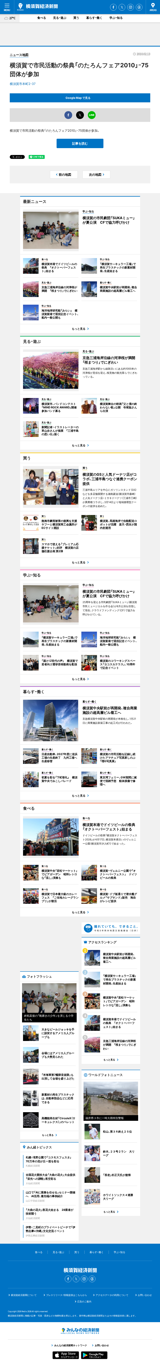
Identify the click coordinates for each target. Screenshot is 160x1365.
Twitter (122, 7)
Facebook (113, 7)
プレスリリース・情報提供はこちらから (66, 1295)
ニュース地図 (19, 55)
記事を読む (80, 143)
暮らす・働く (94, 18)
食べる (41, 18)
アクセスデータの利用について (112, 1295)
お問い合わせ (145, 1295)
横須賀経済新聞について (24, 1295)
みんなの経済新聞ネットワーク (80, 1331)
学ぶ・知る (116, 18)
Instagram (130, 7)
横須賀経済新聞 (37, 7)
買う (76, 18)
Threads (139, 7)
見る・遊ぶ (59, 18)
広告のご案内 (84, 1301)
